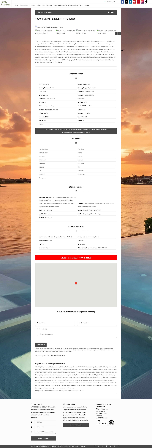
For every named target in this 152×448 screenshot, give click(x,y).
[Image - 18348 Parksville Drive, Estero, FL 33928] (76, 27)
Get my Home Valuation (76, 424)
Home (16, 5)
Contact (87, 5)
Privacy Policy (61, 355)
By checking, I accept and (51, 355)
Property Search (24, 5)
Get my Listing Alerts (43, 438)
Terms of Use (70, 446)
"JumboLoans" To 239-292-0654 (58, 129)
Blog (43, 5)
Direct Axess (46, 446)
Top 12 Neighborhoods (60, 5)
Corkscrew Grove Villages (75, 5)
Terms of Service (51, 355)
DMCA (76, 446)
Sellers (39, 5)
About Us (49, 5)
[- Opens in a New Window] (122, 2)
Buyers (33, 5)
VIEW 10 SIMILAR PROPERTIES (76, 258)
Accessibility (82, 446)
